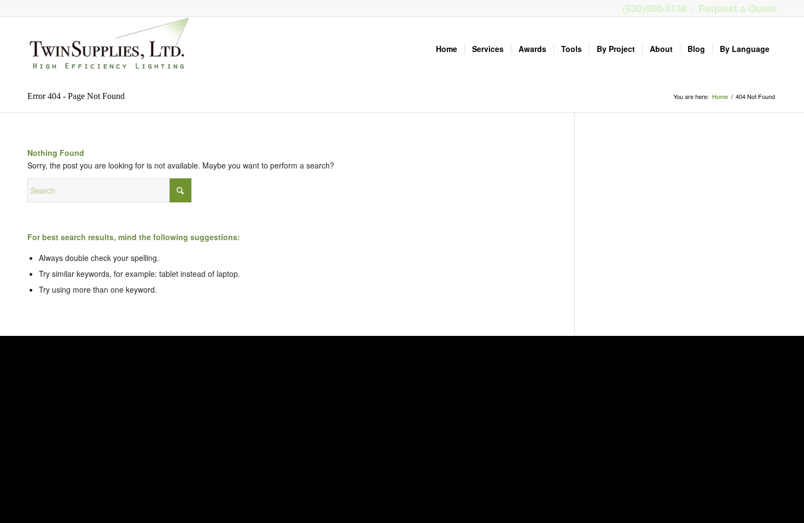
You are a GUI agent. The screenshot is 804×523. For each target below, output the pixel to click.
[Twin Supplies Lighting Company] (109, 48)
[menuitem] (655, 8)
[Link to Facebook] (30, 8)
